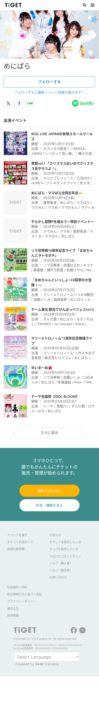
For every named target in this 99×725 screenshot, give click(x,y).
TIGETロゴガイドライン (65, 556)
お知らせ (55, 535)
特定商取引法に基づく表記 (24, 594)
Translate (51, 664)
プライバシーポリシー (21, 601)
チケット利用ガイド (20, 542)
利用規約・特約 (17, 587)
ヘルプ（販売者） (61, 570)
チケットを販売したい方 (65, 542)
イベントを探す (17, 535)
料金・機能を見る (49, 505)
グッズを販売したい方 (64, 549)
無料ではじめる (49, 491)
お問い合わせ (58, 577)
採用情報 (13, 615)
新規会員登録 (16, 549)
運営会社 (13, 608)
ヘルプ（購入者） (61, 563)
